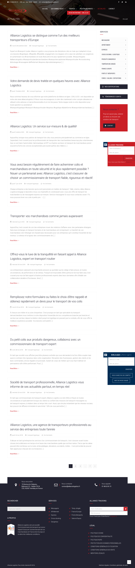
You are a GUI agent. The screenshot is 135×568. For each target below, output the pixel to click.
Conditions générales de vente (119, 565)
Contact (112, 9)
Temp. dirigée (76, 508)
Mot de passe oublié (121, 380)
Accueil (45, 9)
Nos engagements (86, 9)
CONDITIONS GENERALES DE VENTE (103, 550)
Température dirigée (109, 64)
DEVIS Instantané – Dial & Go (78, 13)
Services (72, 9)
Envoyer (129, 158)
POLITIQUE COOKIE (97, 533)
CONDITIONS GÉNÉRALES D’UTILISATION (104, 546)
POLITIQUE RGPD (96, 540)
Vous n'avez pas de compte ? (121, 375)
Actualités (101, 9)
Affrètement (106, 45)
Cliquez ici (129, 162)
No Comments (52, 46)
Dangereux (54, 522)
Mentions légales (104, 565)
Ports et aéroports (108, 73)
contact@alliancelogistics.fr (50, 2)
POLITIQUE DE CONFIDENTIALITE (101, 536)
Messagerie (106, 40)
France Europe (107, 69)
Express (104, 50)
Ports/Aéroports (77, 515)
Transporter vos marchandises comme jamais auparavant (46, 216)
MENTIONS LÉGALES (98, 553)
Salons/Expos (76, 518)
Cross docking (56, 518)
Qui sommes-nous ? (57, 9)
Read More (13, 67)
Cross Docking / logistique (111, 54)
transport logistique (38, 46)
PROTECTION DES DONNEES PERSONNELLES (106, 543)
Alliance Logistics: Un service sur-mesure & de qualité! (43, 126)
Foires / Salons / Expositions (111, 78)
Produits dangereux (109, 59)
